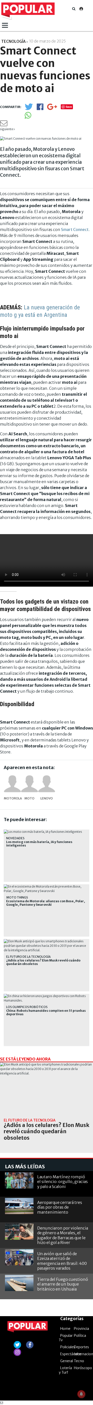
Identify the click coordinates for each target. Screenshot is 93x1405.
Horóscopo (83, 1368)
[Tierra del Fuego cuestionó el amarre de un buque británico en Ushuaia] (19, 1283)
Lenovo (46, 798)
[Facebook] (40, 108)
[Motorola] (12, 783)
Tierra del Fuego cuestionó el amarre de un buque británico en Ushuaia (62, 1284)
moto (29, 798)
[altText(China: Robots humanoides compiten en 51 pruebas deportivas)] (46, 996)
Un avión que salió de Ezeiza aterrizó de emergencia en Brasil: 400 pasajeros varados (62, 1261)
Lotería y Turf (65, 1370)
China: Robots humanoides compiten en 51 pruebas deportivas (46, 1012)
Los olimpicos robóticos (27, 1007)
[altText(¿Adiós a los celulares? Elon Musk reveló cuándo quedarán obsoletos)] (46, 941)
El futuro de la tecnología (28, 956)
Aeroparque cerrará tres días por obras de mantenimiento (59, 1207)
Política (80, 1335)
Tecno (79, 1361)
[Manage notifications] (81, 1394)
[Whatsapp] (28, 117)
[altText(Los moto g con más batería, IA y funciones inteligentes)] (43, 832)
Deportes (81, 1347)
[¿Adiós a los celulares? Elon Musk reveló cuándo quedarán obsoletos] (46, 1088)
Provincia (81, 1328)
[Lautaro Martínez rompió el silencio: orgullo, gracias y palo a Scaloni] (19, 1180)
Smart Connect (75, 229)
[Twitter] (29, 109)
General (66, 1361)
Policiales (67, 1347)
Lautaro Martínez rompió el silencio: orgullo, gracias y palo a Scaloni (62, 1181)
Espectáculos (71, 1354)
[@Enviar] (3, 124)
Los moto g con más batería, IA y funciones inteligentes (39, 843)
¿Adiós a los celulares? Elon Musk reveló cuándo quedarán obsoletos (43, 962)
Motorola (12, 798)
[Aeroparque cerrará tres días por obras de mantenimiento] (19, 1206)
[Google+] (52, 108)
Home (65, 1328)
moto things (17, 897)
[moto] (29, 783)
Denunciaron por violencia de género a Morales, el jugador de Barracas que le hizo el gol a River (62, 1235)
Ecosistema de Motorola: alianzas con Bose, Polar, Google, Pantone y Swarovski (45, 902)
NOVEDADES (15, 838)
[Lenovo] (46, 783)
